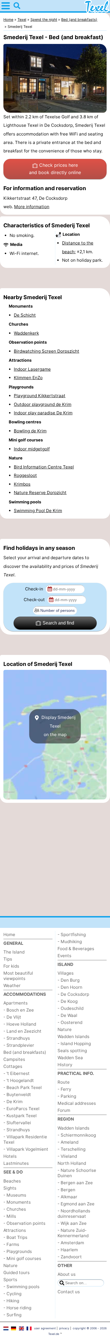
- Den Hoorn (70, 987)
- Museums (14, 1195)
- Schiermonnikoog (77, 1135)
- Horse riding (17, 1307)
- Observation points (24, 1223)
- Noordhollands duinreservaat (74, 1213)
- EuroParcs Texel (21, 1108)
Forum (64, 1110)
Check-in (34, 589)
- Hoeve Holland (19, 1024)
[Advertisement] (55, 278)
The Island (14, 952)
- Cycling (12, 1293)
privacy (64, 1328)
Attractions (14, 1230)
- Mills (9, 1216)
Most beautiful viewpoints (18, 975)
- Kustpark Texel (20, 1115)
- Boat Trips (15, 1237)
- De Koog (68, 1001)
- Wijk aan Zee (72, 1223)
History (65, 1064)
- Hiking (11, 1300)
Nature (10, 1265)
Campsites (14, 1059)
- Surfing (12, 1314)
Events (64, 955)
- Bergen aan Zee (75, 1182)
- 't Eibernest (16, 1073)
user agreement (45, 1328)
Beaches (12, 1181)
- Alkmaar (67, 1196)
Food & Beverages (76, 948)
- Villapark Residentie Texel (25, 1139)
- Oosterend (70, 1022)
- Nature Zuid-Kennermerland (73, 1233)
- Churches (14, 1209)
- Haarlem (68, 1249)
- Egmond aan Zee (76, 1203)
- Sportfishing (72, 934)
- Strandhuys (16, 1038)
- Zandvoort (70, 1256)
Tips (7, 959)
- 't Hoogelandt (18, 1080)
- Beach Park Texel (22, 1087)
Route (64, 1082)
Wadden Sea (70, 1057)
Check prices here (55, 168)
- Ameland (68, 1142)
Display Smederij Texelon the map (58, 726)
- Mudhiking (70, 941)
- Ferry (64, 1089)
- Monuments (17, 1202)
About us (67, 1274)
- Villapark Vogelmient (25, 1149)
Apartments (15, 1003)
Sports (10, 1279)
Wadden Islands (73, 1036)
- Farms (11, 1244)
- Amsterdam (71, 1242)
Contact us (69, 1291)
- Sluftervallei (17, 1122)
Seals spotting (72, 1050)
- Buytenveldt (17, 1094)
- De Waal (67, 1015)
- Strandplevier (18, 1045)
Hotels (10, 1156)
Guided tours (16, 1272)
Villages (66, 973)
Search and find (58, 623)
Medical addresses (77, 1103)
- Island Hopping (74, 1043)
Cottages (12, 1066)
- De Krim (13, 1101)
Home (9, 934)
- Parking (67, 1096)
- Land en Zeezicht (22, 1031)
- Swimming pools (21, 1286)
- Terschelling (71, 1149)
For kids (11, 966)
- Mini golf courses (22, 1258)
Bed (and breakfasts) (24, 1052)
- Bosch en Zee (18, 1010)
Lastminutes (16, 1163)
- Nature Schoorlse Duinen (77, 1173)
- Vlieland (67, 1156)
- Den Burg (69, 980)
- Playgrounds (17, 1251)
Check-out (35, 599)
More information (31, 206)
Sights (9, 1188)
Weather (12, 985)
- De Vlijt (12, 1017)
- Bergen (66, 1189)
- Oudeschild (70, 1008)
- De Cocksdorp (73, 994)
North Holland (72, 1163)
